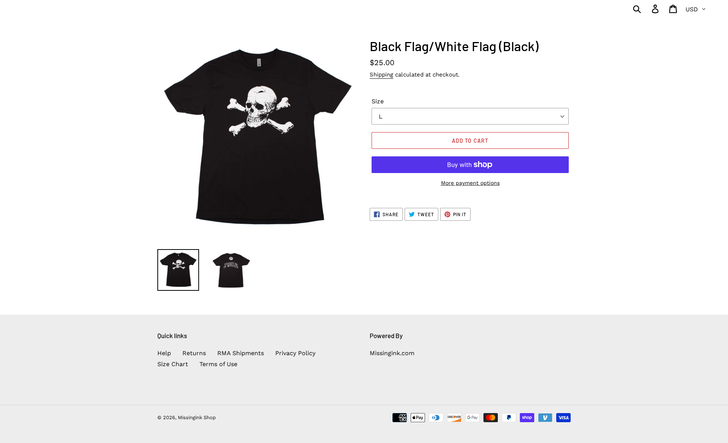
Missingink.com (392, 353)
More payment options (470, 183)
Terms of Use (218, 364)
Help (164, 353)
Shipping (381, 74)
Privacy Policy (295, 353)
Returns (194, 353)
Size (378, 101)
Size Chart (172, 364)
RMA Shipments (240, 353)
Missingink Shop (197, 417)
